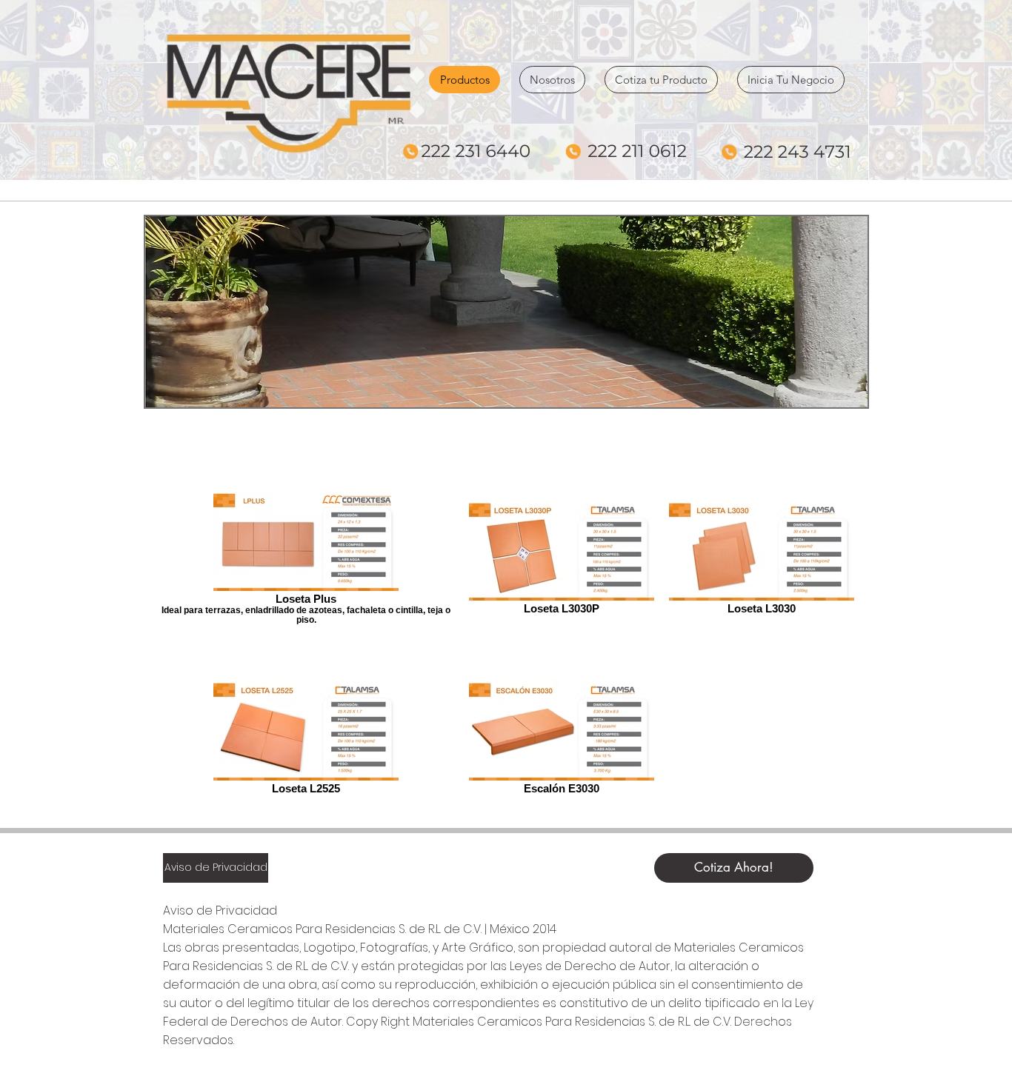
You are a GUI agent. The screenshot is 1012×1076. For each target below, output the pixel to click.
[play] (836, 394)
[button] (506, 312)
